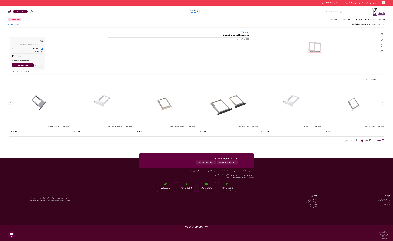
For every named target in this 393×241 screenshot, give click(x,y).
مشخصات (378, 140)
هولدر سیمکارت (376, 24)
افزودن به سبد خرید (23, 65)
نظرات (365, 140)
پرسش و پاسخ (349, 140)
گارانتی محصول (16, 19)
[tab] (379, 141)
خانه (383, 24)
